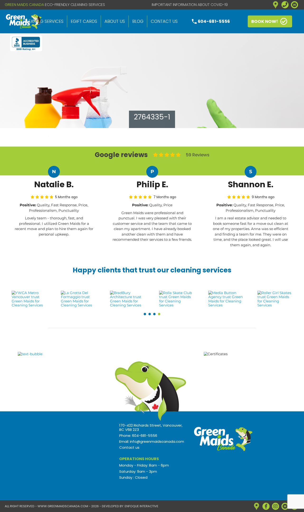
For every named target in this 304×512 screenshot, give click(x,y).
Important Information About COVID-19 (190, 5)
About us (114, 21)
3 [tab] (154, 314)
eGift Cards (84, 21)
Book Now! (264, 21)
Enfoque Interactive (141, 506)
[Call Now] (285, 4)
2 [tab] (149, 314)
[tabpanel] (29, 299)
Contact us (164, 21)
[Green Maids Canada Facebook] (266, 506)
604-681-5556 (214, 21)
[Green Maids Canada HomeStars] (294, 4)
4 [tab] (159, 314)
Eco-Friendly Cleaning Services (75, 5)
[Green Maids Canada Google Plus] (275, 4)
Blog (137, 21)
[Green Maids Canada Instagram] (275, 506)
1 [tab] (145, 314)
